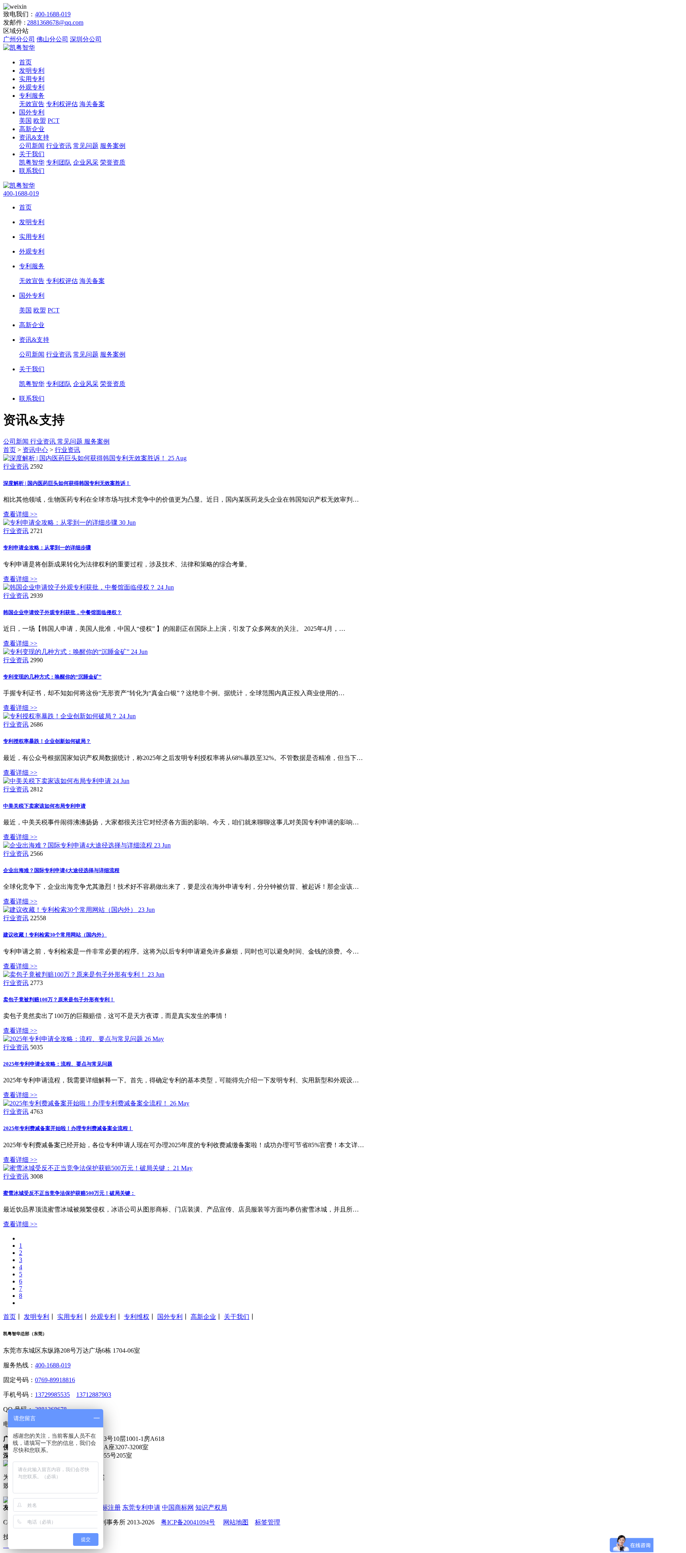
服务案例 (112, 145)
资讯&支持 (34, 137)
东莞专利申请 (141, 1507)
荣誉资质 (112, 162)
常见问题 (85, 145)
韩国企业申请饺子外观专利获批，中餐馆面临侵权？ (62, 612)
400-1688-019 (53, 14)
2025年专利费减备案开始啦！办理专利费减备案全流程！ (68, 1128)
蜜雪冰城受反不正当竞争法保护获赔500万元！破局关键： (69, 1193)
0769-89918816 (55, 1380)
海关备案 (92, 104)
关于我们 (31, 154)
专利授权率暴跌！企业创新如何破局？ (47, 741)
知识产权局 (211, 1507)
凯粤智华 (31, 162)
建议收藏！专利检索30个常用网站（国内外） (55, 935)
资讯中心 (35, 449)
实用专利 (31, 79)
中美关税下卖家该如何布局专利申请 (44, 806)
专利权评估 (62, 104)
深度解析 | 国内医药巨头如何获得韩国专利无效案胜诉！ (67, 483)
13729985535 (52, 1394)
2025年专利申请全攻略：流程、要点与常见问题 (57, 1064)
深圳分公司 (86, 39)
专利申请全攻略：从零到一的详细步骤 (47, 548)
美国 (25, 120)
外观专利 (31, 87)
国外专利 (31, 112)
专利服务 (31, 95)
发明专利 (31, 70)
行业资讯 (58, 145)
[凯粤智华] (19, 47)
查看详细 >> (20, 514)
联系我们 (31, 170)
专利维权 (136, 1316)
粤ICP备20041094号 (188, 1522)
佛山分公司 (52, 39)
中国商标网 (178, 1507)
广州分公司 (19, 39)
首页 (25, 62)
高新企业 (31, 129)
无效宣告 (31, 104)
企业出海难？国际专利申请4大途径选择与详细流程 (61, 870)
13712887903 (93, 1394)
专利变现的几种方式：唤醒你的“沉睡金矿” (52, 677)
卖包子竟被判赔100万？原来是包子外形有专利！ (59, 999)
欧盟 (39, 120)
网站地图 (236, 1522)
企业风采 (85, 162)
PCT (54, 120)
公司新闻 (31, 145)
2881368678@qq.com (55, 22)
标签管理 (267, 1522)
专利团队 (58, 162)
